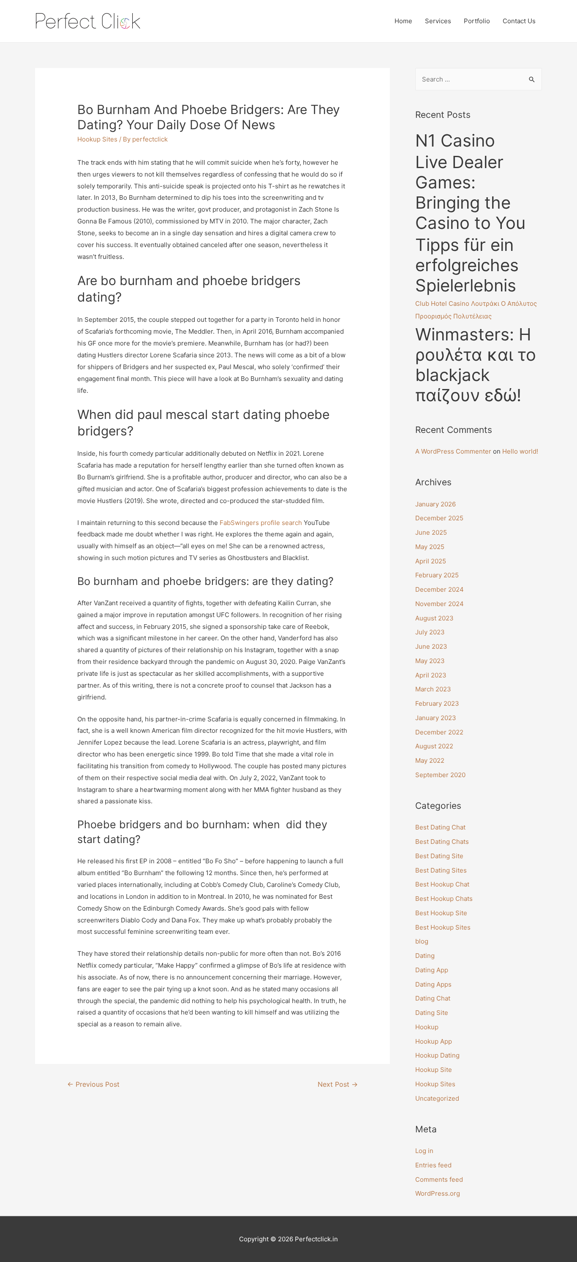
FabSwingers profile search (261, 523)
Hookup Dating (437, 1055)
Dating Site (431, 1013)
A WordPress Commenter (453, 451)
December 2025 (439, 518)
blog (421, 941)
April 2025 (430, 561)
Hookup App (433, 1041)
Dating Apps (433, 984)
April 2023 (430, 675)
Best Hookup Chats (444, 899)
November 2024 (439, 604)
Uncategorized (437, 1098)
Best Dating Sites (441, 870)
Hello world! (520, 451)
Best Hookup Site (441, 913)
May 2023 (430, 661)
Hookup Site (433, 1070)
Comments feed (439, 1179)
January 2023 (435, 718)
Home (403, 21)
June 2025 (431, 532)
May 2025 (429, 547)
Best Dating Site (439, 856)
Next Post (338, 1084)
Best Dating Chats (442, 842)
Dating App (431, 970)
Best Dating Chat (440, 827)
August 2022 (434, 746)
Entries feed (433, 1165)
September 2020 (440, 775)
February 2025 (437, 575)
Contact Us (519, 21)
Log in (424, 1151)
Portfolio (477, 21)
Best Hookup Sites (443, 927)
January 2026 (435, 504)
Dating (425, 956)
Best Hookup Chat (442, 884)
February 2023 (437, 703)
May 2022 (429, 760)
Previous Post (93, 1084)
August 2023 (434, 618)
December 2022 (439, 732)
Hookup (426, 1027)
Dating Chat (432, 998)
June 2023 (431, 646)
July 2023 (430, 632)
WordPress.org (437, 1193)
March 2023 (433, 689)
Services (438, 21)
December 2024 (439, 589)
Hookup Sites (97, 139)
